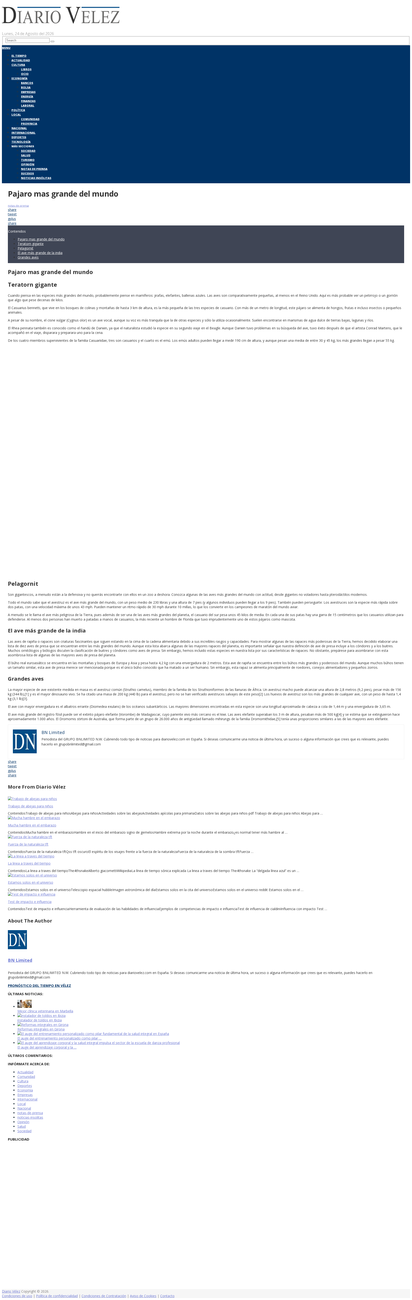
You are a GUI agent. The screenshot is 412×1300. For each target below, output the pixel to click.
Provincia (29, 123)
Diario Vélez (11, 1291)
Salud (26, 155)
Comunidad (30, 119)
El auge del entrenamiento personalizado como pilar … (59, 1038)
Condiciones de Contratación (104, 1296)
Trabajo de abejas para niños (30, 806)
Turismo (28, 160)
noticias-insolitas (30, 1117)
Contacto (167, 1296)
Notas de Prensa (34, 169)
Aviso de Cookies (143, 1296)
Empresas (28, 92)
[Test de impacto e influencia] (206, 894)
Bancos (27, 83)
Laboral (27, 105)
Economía (19, 78)
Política (18, 110)
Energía (27, 96)
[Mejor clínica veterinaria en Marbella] (24, 1006)
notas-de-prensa (18, 205)
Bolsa (26, 87)
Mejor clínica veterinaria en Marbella (45, 1011)
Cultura (18, 64)
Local (16, 114)
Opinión (27, 164)
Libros (26, 69)
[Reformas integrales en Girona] (42, 1024)
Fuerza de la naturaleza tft (28, 844)
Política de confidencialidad (57, 1296)
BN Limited (20, 960)
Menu (6, 48)
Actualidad (20, 60)
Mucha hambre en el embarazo (32, 825)
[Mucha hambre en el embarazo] (206, 818)
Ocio (25, 74)
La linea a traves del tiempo (29, 863)
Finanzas (28, 101)
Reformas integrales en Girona (41, 1029)
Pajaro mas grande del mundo (41, 239)
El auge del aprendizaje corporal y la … (47, 1047)
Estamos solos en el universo (30, 882)
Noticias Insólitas (36, 178)
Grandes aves (28, 257)
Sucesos (27, 173)
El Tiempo (18, 55)
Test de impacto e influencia (30, 901)
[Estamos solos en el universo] (206, 875)
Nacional (19, 128)
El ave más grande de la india (40, 252)
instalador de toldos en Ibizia (39, 1020)
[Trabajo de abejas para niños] (206, 798)
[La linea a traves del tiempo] (206, 856)
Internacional (23, 132)
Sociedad (28, 151)
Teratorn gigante (31, 243)
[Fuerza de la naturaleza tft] (206, 837)
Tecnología (21, 141)
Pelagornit (25, 248)
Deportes (18, 137)
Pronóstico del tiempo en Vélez (39, 985)
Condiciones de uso (17, 1296)
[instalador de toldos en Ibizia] (41, 1015)
